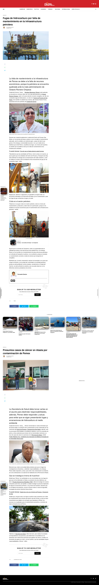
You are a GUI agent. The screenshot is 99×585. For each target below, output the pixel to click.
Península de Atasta (37, 435)
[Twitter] (14, 281)
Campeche (4, 15)
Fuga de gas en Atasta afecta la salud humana (32, 151)
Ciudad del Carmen (31, 101)
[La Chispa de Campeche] (49, 4)
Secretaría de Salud (21, 534)
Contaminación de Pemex (18, 559)
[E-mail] (12, 281)
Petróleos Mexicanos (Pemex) (32, 92)
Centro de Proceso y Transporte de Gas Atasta (29, 429)
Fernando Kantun (10, 27)
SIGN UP (37, 294)
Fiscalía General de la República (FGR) (23, 482)
